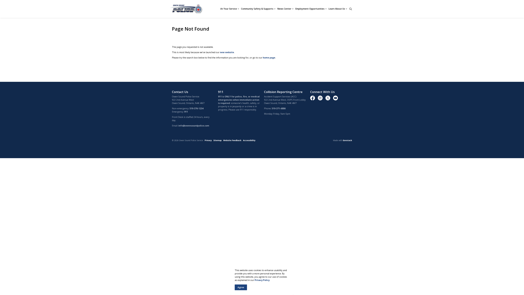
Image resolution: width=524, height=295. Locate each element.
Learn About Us (337, 8)
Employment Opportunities (309, 8)
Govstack (347, 140)
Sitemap (217, 140)
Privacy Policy (262, 280)
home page (269, 57)
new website (227, 52)
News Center (284, 8)
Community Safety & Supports (257, 8)
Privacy (208, 140)
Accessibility (249, 140)
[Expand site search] (350, 8)
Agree (241, 287)
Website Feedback (232, 140)
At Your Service (228, 8)
